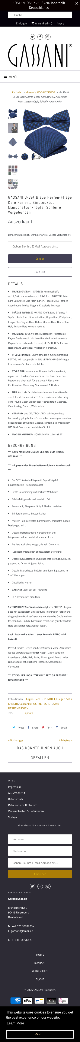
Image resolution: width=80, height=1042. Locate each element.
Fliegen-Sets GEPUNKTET (40, 699)
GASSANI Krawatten (44, 990)
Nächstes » (65, 740)
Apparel (29, 713)
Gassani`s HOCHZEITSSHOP (35, 704)
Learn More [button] (15, 1023)
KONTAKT (40, 963)
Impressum (15, 787)
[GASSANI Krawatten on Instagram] (48, 37)
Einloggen (22, 23)
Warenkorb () (44, 23)
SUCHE (40, 979)
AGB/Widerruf (16, 793)
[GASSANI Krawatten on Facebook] (40, 37)
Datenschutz (15, 799)
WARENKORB (40, 971)
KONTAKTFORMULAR (20, 940)
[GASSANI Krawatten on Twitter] (32, 37)
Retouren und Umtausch (22, 805)
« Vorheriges (15, 740)
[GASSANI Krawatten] (40, 55)
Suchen (12, 817)
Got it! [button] (40, 1034)
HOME (40, 954)
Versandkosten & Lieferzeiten (26, 811)
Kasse (60, 23)
